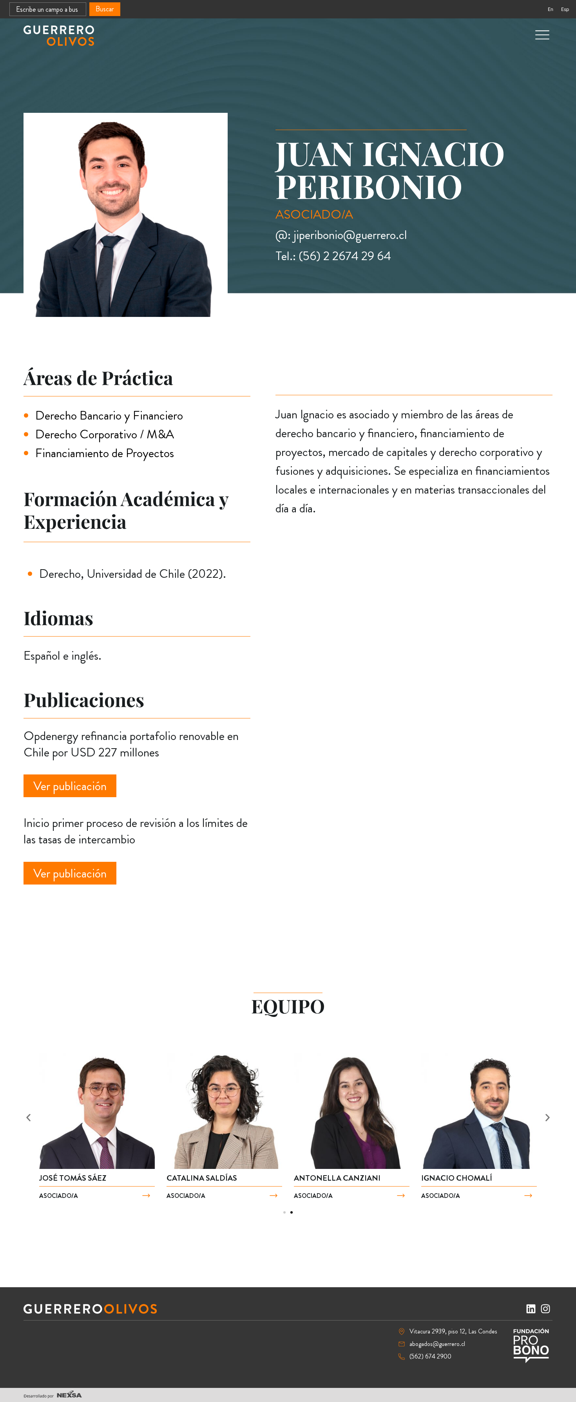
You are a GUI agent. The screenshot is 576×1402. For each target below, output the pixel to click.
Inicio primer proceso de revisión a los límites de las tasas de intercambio (136, 831)
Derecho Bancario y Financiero (109, 415)
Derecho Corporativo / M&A (104, 434)
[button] (28, 1118)
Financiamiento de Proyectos (104, 453)
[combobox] (47, 9)
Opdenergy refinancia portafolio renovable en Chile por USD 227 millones (131, 744)
